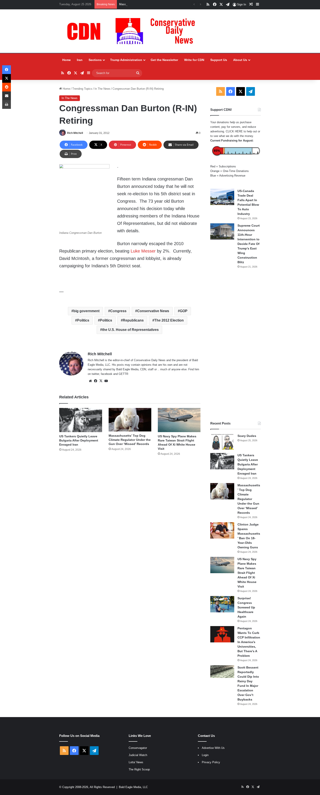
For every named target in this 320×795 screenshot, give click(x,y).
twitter (95, 374)
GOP (183, 311)
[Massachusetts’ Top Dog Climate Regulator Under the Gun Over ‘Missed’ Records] (130, 419)
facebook (106, 374)
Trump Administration (126, 60)
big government (86, 311)
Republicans (133, 320)
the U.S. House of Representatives (130, 330)
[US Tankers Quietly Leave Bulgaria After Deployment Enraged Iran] (80, 420)
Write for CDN (194, 60)
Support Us (218, 60)
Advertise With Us (213, 748)
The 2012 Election (169, 320)
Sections (95, 60)
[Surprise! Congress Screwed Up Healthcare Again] (222, 604)
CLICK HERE (234, 131)
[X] (100, 381)
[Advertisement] (235, 345)
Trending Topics (82, 88)
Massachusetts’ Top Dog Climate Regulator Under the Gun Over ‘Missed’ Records (170, 4)
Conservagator (138, 748)
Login (205, 755)
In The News (102, 88)
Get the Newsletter (164, 60)
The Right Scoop (139, 769)
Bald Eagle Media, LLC (133, 787)
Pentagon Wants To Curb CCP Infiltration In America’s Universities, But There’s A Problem (248, 642)
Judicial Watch (138, 755)
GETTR (123, 374)
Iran (80, 60)
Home (66, 60)
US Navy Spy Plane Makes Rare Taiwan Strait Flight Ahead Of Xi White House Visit (246, 572)
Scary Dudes (246, 436)
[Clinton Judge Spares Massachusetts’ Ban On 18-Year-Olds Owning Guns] (222, 530)
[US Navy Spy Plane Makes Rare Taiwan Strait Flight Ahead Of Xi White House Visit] (179, 420)
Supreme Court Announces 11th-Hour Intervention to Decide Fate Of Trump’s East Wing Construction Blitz (248, 244)
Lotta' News (136, 762)
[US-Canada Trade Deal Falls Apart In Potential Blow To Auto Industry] (222, 197)
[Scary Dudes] (222, 442)
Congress (118, 311)
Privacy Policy (211, 762)
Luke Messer (143, 251)
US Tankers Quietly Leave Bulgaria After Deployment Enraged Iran (78, 440)
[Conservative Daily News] (133, 31)
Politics (83, 320)
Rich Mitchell (75, 133)
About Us (240, 60)
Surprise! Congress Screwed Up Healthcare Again (246, 607)
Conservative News (153, 311)
